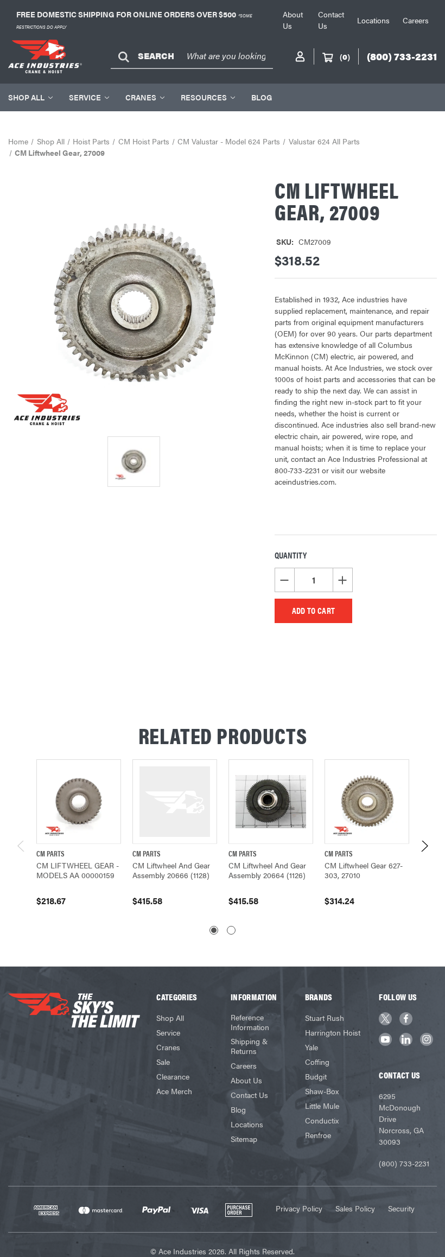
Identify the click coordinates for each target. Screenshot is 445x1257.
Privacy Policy (299, 1208)
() (345, 56)
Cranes (140, 97)
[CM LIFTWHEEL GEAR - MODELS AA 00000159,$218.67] (78, 801)
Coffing (317, 1061)
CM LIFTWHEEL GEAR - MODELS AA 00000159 (77, 870)
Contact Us (249, 1095)
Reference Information (250, 1022)
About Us (246, 1080)
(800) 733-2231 (404, 1163)
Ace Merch (174, 1091)
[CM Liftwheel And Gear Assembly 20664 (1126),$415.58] (271, 801)
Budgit (316, 1076)
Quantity (291, 555)
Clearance (172, 1076)
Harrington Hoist (332, 1032)
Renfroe (318, 1135)
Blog (261, 97)
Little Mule (322, 1105)
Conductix (322, 1120)
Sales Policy (355, 1208)
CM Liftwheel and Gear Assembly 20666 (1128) (171, 870)
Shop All (26, 97)
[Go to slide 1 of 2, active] (213, 930)
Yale (311, 1047)
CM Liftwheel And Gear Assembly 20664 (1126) (267, 870)
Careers (416, 20)
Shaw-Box (322, 1091)
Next (424, 848)
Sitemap (244, 1139)
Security (401, 1208)
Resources (204, 97)
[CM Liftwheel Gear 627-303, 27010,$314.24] (367, 801)
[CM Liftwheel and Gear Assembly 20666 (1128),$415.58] (175, 801)
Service (85, 97)
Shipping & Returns (249, 1046)
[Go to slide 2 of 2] (231, 930)
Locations (373, 20)
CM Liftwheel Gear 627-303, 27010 (364, 870)
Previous (21, 848)
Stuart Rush (324, 1018)
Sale (163, 1061)
